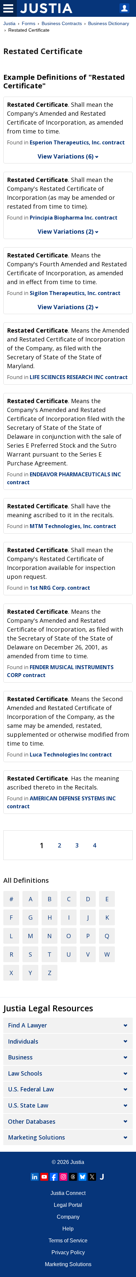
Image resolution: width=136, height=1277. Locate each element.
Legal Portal (68, 1205)
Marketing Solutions (36, 1137)
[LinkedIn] (35, 1177)
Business (20, 1057)
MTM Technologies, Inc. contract (73, 526)
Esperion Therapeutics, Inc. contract (77, 142)
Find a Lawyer (27, 1025)
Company (68, 1217)
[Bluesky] (82, 1177)
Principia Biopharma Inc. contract (74, 217)
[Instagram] (63, 1177)
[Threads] (73, 1177)
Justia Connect (68, 1193)
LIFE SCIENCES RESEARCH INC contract (79, 377)
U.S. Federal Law (31, 1089)
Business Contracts (62, 23)
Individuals (23, 1041)
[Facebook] (54, 1177)
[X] (92, 1177)
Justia (9, 23)
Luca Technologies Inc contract (71, 754)
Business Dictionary (108, 23)
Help (68, 1229)
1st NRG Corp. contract (60, 587)
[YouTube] (44, 1177)
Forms (28, 23)
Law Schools (25, 1073)
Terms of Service (68, 1240)
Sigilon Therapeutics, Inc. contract (75, 293)
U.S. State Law (28, 1105)
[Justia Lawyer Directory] (102, 1177)
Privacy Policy (68, 1252)
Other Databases (31, 1121)
